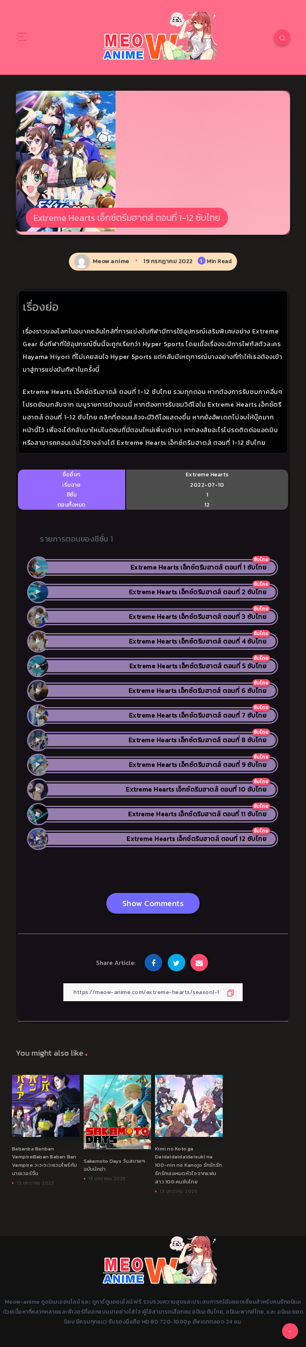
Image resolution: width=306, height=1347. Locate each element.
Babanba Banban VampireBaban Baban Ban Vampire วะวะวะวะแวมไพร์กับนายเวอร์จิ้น (44, 1161)
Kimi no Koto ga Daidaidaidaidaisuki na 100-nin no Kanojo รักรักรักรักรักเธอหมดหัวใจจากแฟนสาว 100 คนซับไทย (188, 1165)
